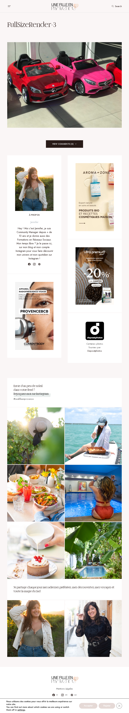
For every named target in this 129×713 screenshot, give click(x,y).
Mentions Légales (64, 688)
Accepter (88, 705)
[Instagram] (34, 264)
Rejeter (106, 705)
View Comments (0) (62, 143)
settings (21, 710)
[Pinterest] (39, 264)
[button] (9, 6)
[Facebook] (29, 264)
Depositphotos (94, 351)
